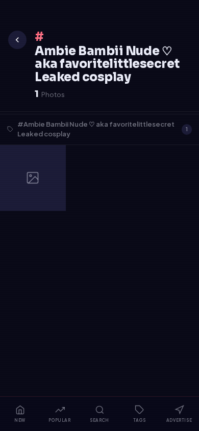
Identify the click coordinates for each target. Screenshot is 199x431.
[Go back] (17, 40)
